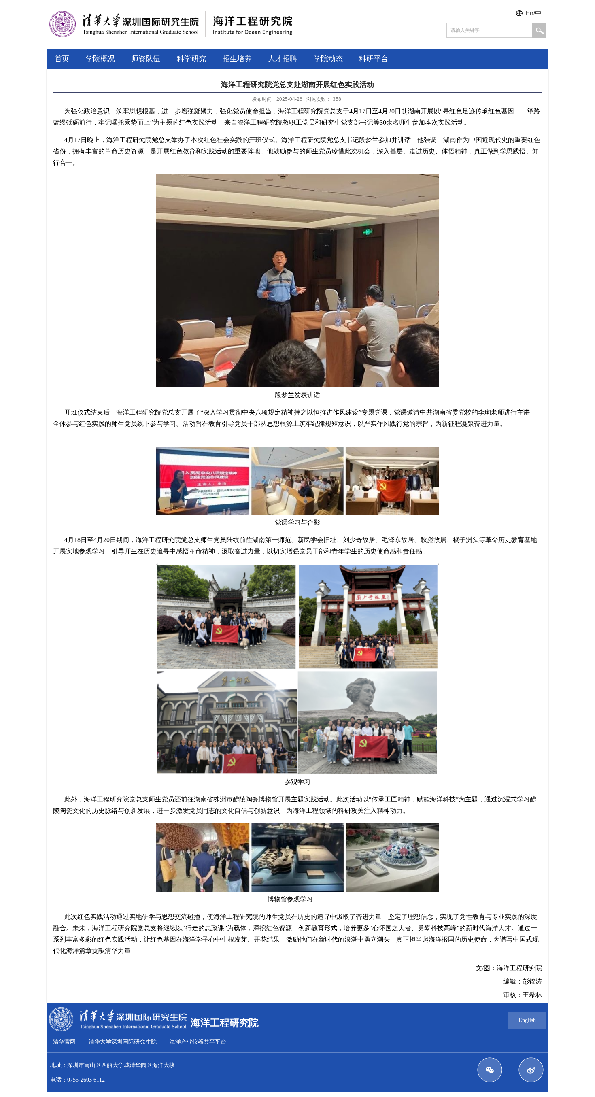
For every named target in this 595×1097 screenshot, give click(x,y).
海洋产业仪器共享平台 (198, 1042)
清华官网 (64, 1042)
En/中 (533, 13)
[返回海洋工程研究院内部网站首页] (170, 35)
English (527, 1020)
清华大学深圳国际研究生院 (123, 1042)
